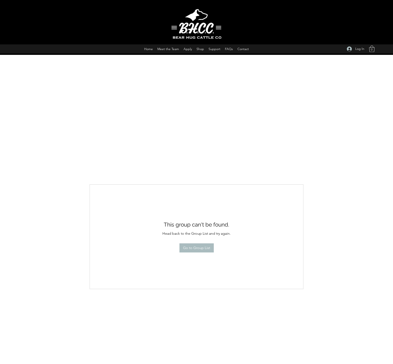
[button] (372, 49)
